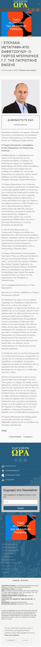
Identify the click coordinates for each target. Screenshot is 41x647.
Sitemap (4, 572)
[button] (39, 4)
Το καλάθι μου (7, 557)
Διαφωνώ (25, 640)
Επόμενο (27, 437)
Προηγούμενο (15, 437)
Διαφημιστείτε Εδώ (9, 569)
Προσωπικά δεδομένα (10, 563)
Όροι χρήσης (7, 566)
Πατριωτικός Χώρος (27, 70)
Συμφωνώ (11, 640)
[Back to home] (20, 4)
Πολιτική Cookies (11, 635)
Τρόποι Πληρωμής (9, 547)
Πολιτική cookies (8, 560)
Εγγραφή (20, 508)
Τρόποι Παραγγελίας (10, 550)
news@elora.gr (18, 594)
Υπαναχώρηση (7, 553)
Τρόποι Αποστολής (9, 544)
